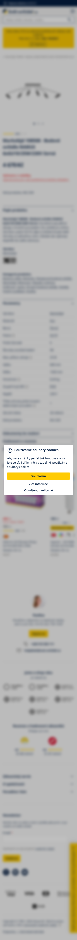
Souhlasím (38, 476)
